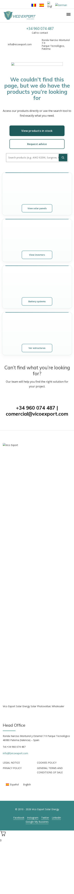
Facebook (18, 817)
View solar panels (37, 208)
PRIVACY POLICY (12, 768)
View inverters (37, 254)
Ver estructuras (37, 348)
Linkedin (56, 817)
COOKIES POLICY (46, 762)
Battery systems (37, 301)
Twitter (45, 817)
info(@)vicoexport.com (15, 753)
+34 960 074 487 (40, 28)
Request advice (37, 144)
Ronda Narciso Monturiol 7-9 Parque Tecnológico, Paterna (56, 44)
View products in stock (36, 131)
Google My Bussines (37, 821)
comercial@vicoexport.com (37, 414)
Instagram (32, 817)
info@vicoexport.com (20, 44)
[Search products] (63, 157)
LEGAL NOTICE (11, 762)
